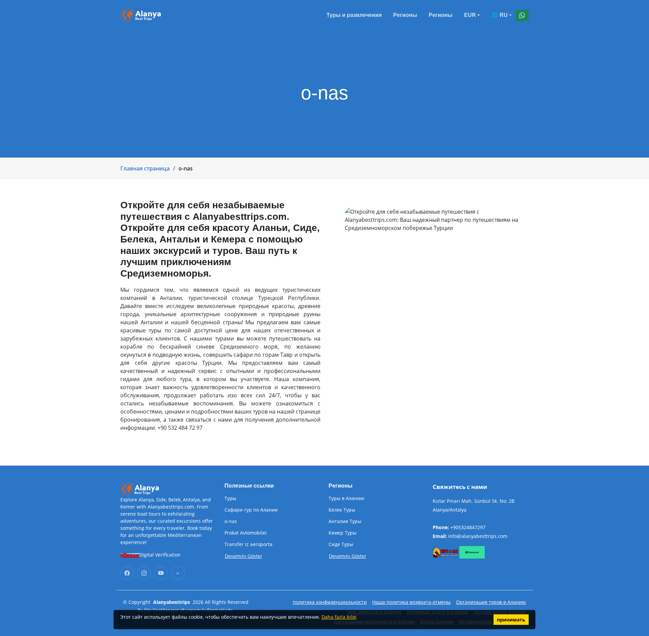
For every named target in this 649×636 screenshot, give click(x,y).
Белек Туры (342, 510)
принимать (511, 619)
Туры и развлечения (354, 15)
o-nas (230, 521)
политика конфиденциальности (330, 602)
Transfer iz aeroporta (248, 544)
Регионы (405, 15)
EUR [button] (470, 15)
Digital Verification (160, 554)
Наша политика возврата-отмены (411, 602)
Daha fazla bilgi (339, 617)
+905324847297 (467, 527)
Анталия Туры (345, 521)
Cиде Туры (341, 544)
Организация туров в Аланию (491, 602)
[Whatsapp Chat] (522, 15)
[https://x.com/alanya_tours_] (178, 573)
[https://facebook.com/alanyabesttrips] (127, 573)
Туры (230, 498)
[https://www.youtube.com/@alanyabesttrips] (161, 573)
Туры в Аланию (346, 498)
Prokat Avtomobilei (245, 533)
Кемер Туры (343, 533)
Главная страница (145, 168)
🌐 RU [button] (499, 15)
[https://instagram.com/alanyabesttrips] (144, 573)
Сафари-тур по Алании (251, 510)
